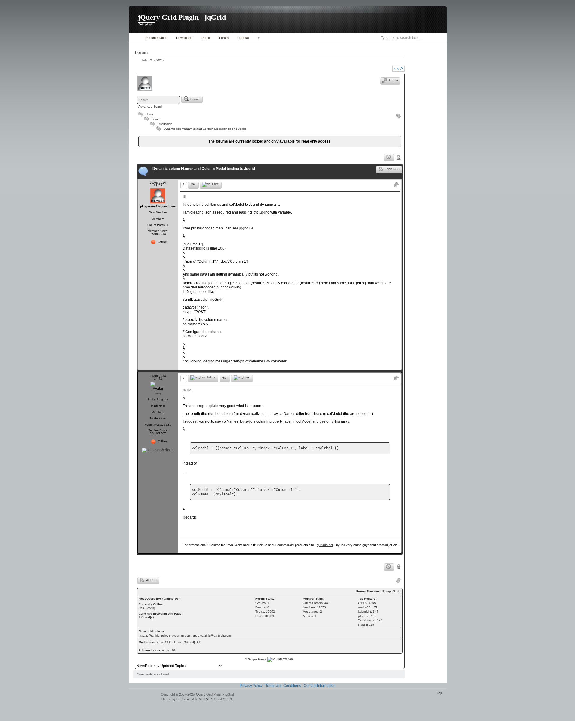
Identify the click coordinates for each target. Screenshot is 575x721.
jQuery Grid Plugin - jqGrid (182, 17)
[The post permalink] (193, 185)
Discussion (165, 124)
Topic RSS (392, 168)
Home (135, 38)
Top (439, 693)
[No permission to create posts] (389, 157)
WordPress (144, 697)
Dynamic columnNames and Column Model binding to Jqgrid (205, 128)
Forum (224, 38)
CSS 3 (227, 699)
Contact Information (319, 686)
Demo (205, 38)
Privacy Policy (251, 686)
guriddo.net (325, 545)
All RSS (151, 580)
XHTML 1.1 (207, 699)
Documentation (156, 38)
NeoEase (183, 699)
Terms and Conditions (283, 686)
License (243, 38)
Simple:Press (257, 659)
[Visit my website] (157, 450)
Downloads (184, 38)
